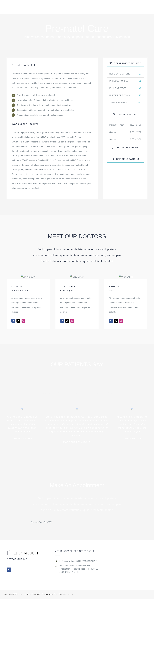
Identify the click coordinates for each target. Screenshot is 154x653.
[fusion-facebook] (13, 321)
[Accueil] (24, 552)
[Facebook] (9, 570)
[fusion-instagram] (23, 321)
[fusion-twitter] (18, 321)
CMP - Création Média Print (46, 594)
